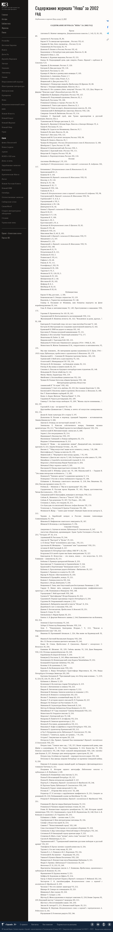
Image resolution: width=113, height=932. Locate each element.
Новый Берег (7, 118)
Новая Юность (8, 113)
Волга (4, 50)
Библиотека (6, 23)
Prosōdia (5, 40)
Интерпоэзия (8, 91)
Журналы (5, 28)
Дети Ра (5, 54)
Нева (4, 100)
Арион (5, 151)
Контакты (35, 924)
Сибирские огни (9, 202)
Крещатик (6, 95)
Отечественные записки (12, 197)
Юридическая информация (103, 929)
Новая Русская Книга (11, 183)
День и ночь (7, 161)
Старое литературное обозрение (11, 212)
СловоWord (7, 206)
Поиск (4, 32)
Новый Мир (7, 127)
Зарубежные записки (11, 165)
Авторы (4, 19)
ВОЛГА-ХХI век (8, 156)
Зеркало (5, 68)
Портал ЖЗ (6, 237)
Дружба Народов (9, 59)
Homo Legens (7, 147)
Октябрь (5, 192)
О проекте (23, 924)
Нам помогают (48, 924)
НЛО (4, 109)
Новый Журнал (8, 122)
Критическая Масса (10, 174)
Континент (6, 170)
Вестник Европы (9, 45)
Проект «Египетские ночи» (12, 233)
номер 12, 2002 (62, 19)
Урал (4, 132)
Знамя (4, 77)
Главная (5, 14)
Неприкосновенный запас (13, 104)
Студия (5, 218)
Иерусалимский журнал (12, 81)
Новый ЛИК (7, 188)
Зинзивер (6, 72)
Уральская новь (9, 222)
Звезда (5, 63)
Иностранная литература (13, 86)
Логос (4, 179)
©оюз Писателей (9, 142)
